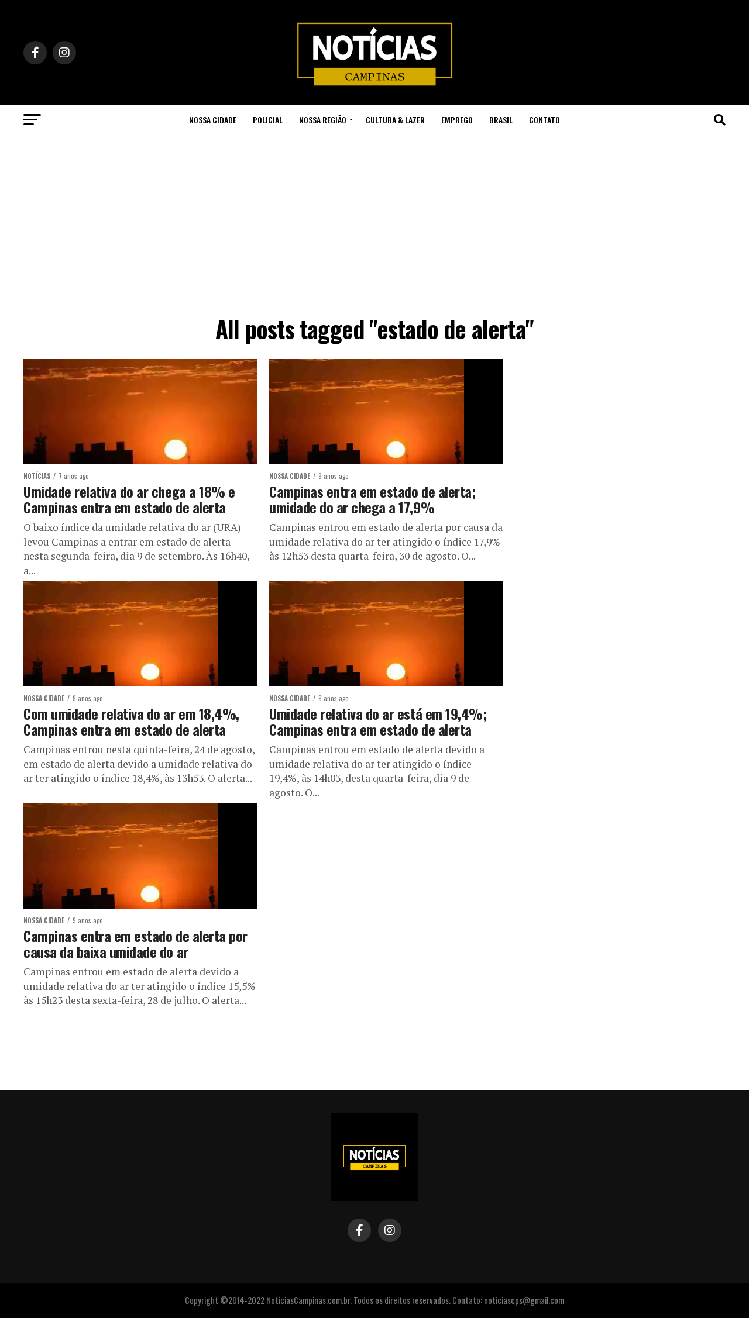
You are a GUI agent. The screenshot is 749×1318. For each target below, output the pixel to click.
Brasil (501, 119)
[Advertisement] (374, 222)
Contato (544, 119)
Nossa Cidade (212, 119)
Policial (268, 119)
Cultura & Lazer (395, 119)
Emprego (457, 119)
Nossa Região (322, 119)
